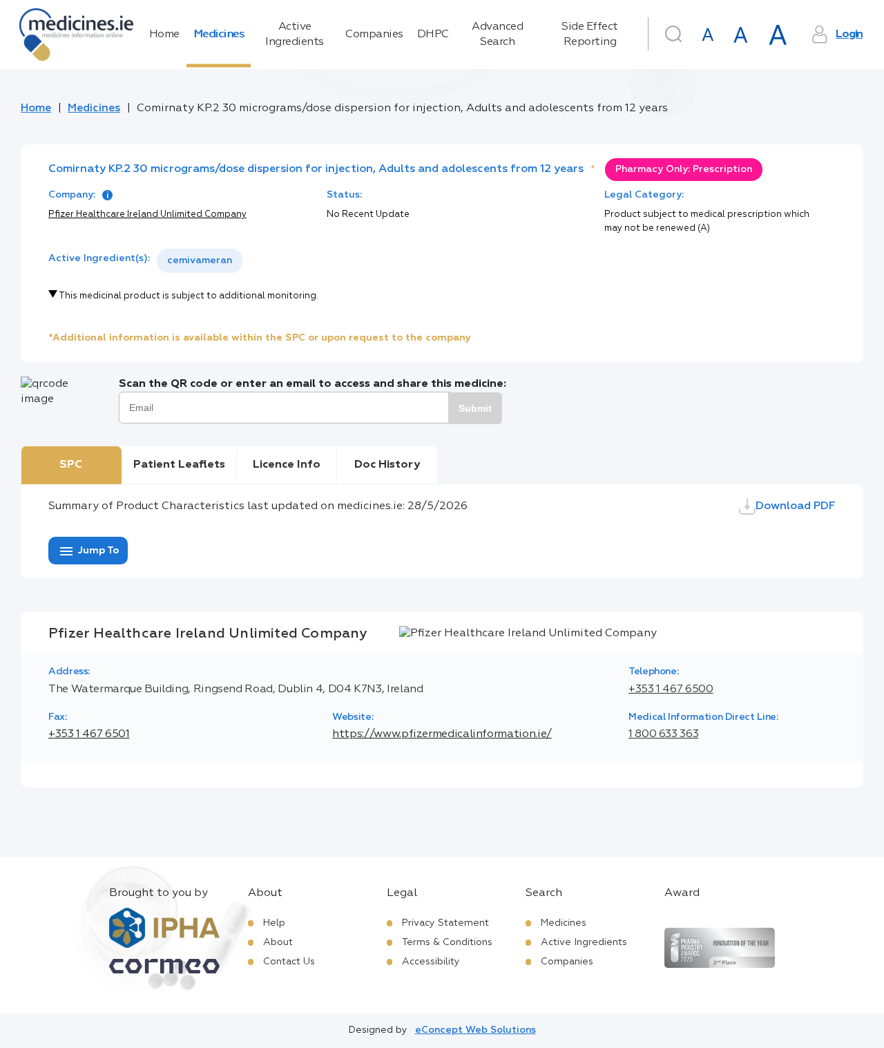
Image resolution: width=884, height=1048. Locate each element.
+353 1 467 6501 (89, 734)
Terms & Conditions (447, 942)
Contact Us (289, 961)
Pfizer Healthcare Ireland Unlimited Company (147, 214)
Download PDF (796, 506)
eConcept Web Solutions (475, 1030)
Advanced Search (497, 34)
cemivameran (199, 260)
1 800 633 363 (663, 734)
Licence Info (286, 464)
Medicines (218, 34)
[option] (199, 261)
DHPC (433, 34)
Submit (475, 408)
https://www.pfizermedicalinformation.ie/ (442, 734)
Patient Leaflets (179, 464)
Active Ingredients (294, 34)
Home (164, 34)
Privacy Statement (445, 923)
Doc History (387, 464)
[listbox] (199, 261)
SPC (70, 464)
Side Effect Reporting (589, 34)
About (278, 942)
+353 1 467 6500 (670, 689)
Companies (374, 34)
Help (274, 923)
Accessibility (431, 961)
